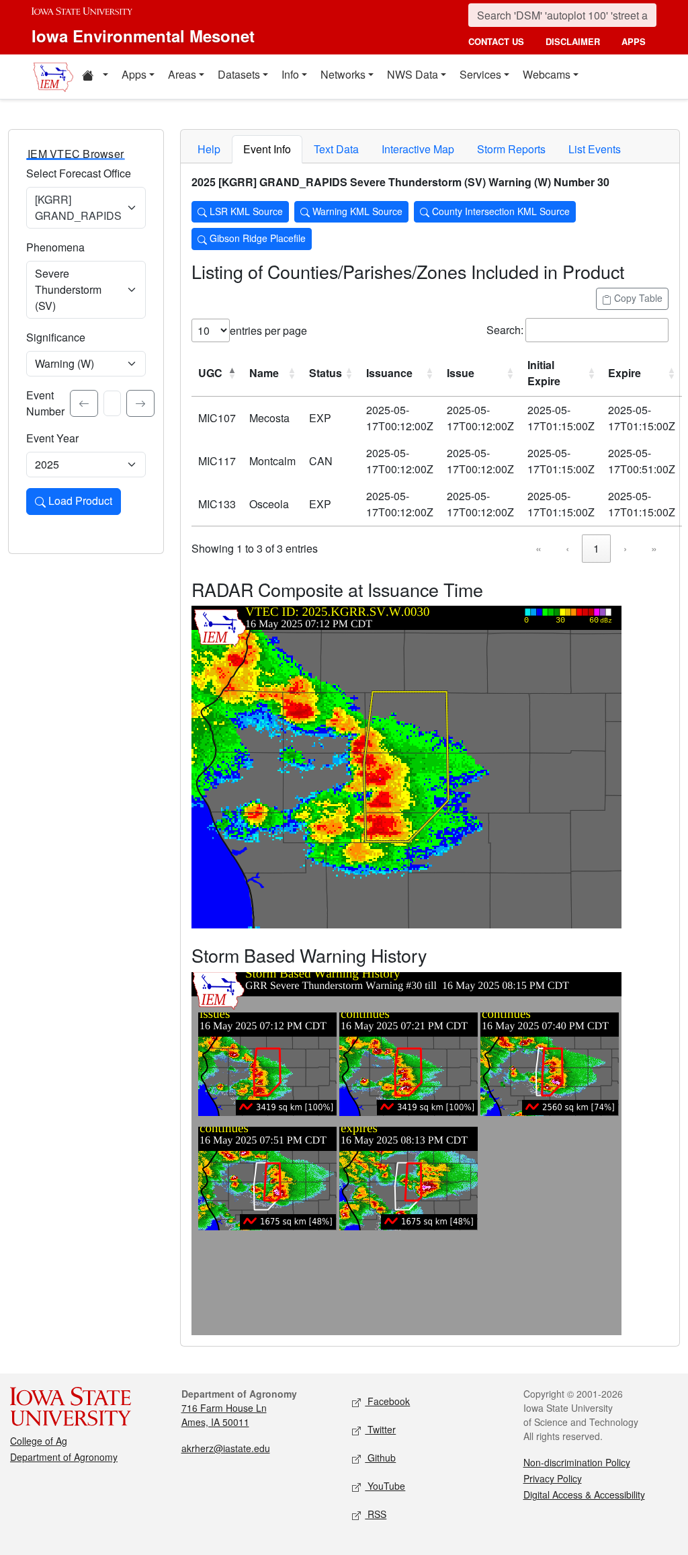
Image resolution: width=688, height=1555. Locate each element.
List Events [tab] (594, 149)
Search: (504, 329)
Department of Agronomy (64, 1457)
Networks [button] (343, 74)
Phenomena (55, 247)
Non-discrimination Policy (576, 1462)
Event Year (52, 438)
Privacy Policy (552, 1478)
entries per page (268, 330)
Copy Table (636, 298)
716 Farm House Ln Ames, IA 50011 (224, 1415)
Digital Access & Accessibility (584, 1494)
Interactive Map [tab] (418, 149)
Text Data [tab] (336, 149)
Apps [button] (134, 74)
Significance (55, 337)
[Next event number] (140, 403)
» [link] (654, 548)
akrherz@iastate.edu (225, 1448)
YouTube (385, 1485)
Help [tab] (209, 149)
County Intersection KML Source (499, 211)
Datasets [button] (239, 74)
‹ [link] (567, 548)
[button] (94, 76)
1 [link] (596, 548)
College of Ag (38, 1440)
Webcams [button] (546, 74)
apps (633, 41)
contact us (496, 41)
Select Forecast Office (78, 173)
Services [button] (480, 74)
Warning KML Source (356, 211)
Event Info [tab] (267, 149)
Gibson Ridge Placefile (256, 238)
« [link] (538, 548)
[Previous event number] (84, 403)
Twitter (380, 1429)
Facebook (387, 1401)
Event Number (45, 403)
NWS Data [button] (412, 74)
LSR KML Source (245, 211)
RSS (375, 1514)
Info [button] (290, 74)
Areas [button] (182, 74)
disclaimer (573, 41)
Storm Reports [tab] (511, 149)
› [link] (625, 548)
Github (380, 1457)
